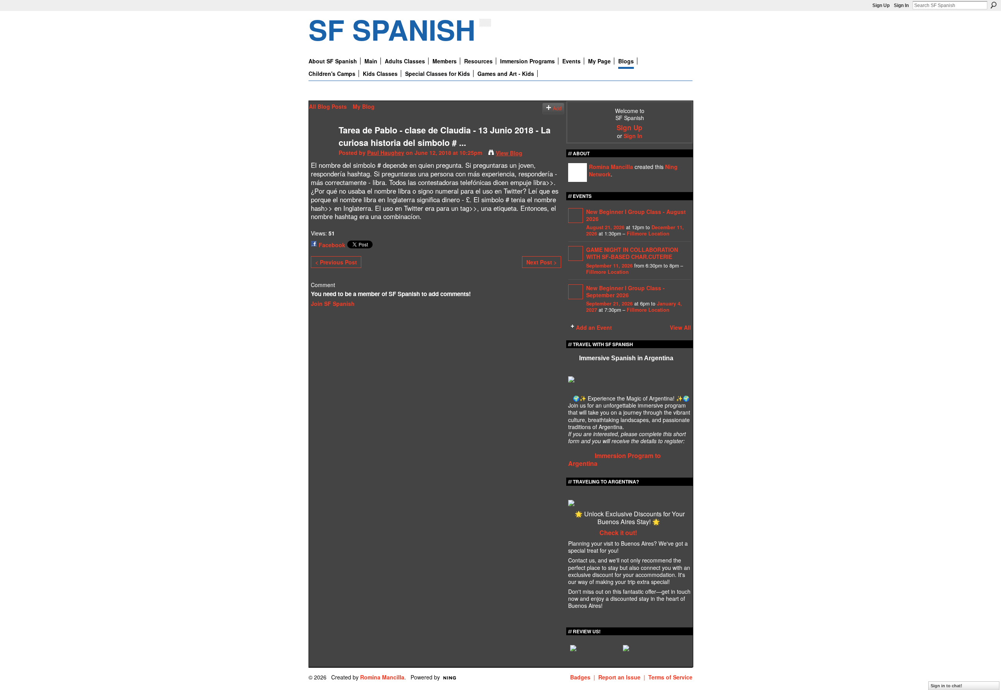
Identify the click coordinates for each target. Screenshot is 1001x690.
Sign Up (881, 5)
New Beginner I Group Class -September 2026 (625, 291)
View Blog (509, 153)
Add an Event (594, 327)
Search (993, 5)
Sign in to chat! (946, 685)
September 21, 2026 (609, 303)
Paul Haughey (385, 152)
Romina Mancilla (611, 167)
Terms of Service (670, 677)
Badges (580, 677)
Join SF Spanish (333, 303)
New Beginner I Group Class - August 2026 (636, 215)
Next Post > (541, 262)
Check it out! (618, 532)
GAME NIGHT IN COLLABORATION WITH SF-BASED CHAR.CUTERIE (632, 253)
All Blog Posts (328, 106)
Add (557, 108)
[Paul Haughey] (321, 146)
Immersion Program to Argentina (614, 459)
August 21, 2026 (605, 227)
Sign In (901, 5)
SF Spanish (392, 29)
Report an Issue (619, 677)
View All (680, 327)
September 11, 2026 (609, 265)
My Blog (364, 106)
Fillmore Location (648, 233)
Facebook (332, 245)
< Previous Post (336, 262)
